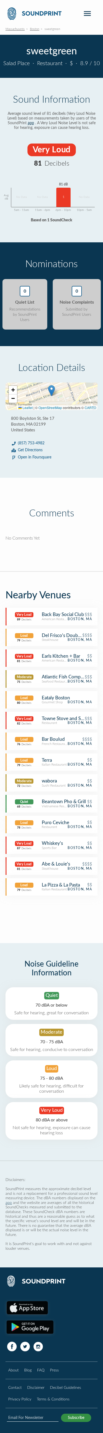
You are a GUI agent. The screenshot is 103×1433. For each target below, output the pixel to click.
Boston (34, 29)
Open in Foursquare (34, 457)
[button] (51, 390)
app (31, 123)
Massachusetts (15, 29)
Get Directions (30, 450)
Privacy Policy (19, 1399)
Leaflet (27, 407)
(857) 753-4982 (31, 443)
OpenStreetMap (50, 407)
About (13, 1370)
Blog (28, 1370)
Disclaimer (35, 1388)
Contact (15, 1388)
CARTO (90, 407)
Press (54, 1370)
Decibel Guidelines (65, 1388)
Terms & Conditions (53, 1399)
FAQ (40, 1370)
